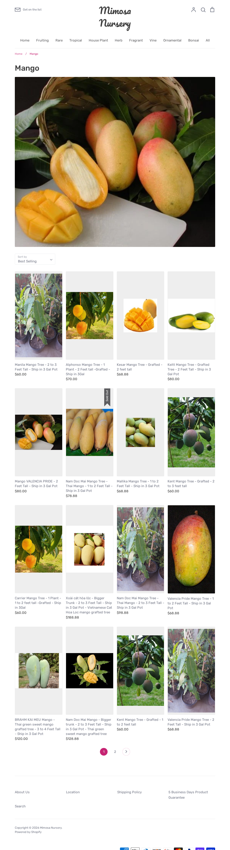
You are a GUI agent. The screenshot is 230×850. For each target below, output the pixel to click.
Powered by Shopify (28, 832)
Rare (59, 40)
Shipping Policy (129, 792)
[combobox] (35, 259)
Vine (153, 40)
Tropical (75, 40)
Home (24, 40)
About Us (22, 792)
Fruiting (42, 40)
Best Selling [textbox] (27, 261)
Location (73, 792)
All (208, 40)
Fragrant (136, 40)
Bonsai (193, 40)
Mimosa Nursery (115, 16)
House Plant (98, 40)
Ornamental (172, 40)
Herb (118, 40)
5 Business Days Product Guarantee (188, 795)
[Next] (126, 753)
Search (20, 806)
